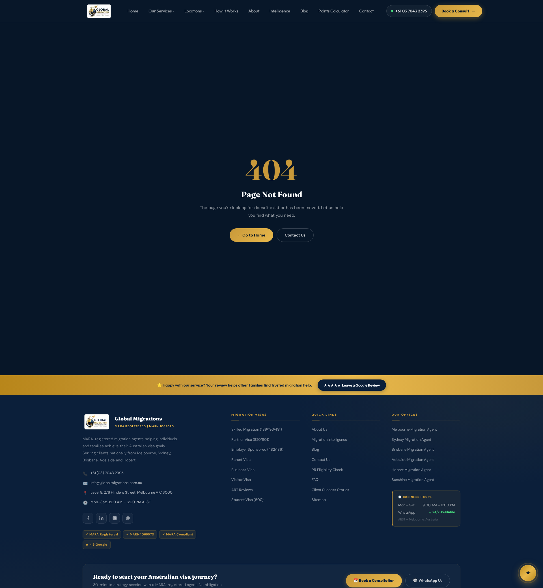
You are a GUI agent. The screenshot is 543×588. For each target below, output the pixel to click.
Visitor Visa (241, 479)
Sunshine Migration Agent (413, 479)
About (253, 11)
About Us (319, 429)
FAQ (315, 479)
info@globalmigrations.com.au (116, 482)
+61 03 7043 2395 (411, 11)
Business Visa (243, 469)
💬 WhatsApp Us (427, 580)
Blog (304, 11)
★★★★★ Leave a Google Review (352, 385)
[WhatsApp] (127, 518)
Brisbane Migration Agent (413, 449)
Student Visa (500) (247, 499)
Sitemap (319, 499)
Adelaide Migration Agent (413, 459)
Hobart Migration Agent (411, 469)
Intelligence (280, 11)
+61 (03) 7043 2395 (107, 472)
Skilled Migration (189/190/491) (256, 429)
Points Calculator (333, 11)
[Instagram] (114, 518)
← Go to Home (251, 235)
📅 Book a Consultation (374, 580)
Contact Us (295, 235)
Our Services (161, 11)
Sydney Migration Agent (411, 439)
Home (133, 11)
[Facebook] (88, 518)
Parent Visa (241, 459)
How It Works (226, 11)
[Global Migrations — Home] (99, 11)
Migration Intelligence (329, 439)
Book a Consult (458, 11)
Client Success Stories (330, 489)
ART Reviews (242, 489)
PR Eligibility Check (327, 469)
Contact (366, 11)
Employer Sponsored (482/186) (257, 449)
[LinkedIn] (101, 518)
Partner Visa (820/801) (250, 439)
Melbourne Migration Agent (414, 429)
